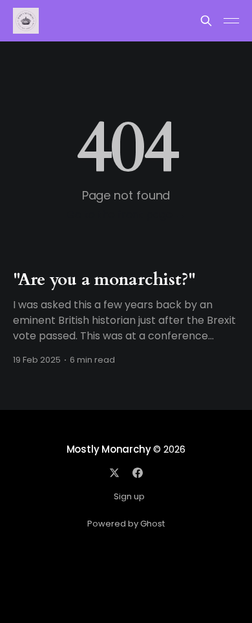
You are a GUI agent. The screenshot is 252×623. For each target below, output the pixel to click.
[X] (114, 473)
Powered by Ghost (126, 523)
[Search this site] (206, 20)
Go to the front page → (126, 214)
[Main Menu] (231, 20)
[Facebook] (137, 473)
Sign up (129, 496)
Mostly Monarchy (109, 449)
